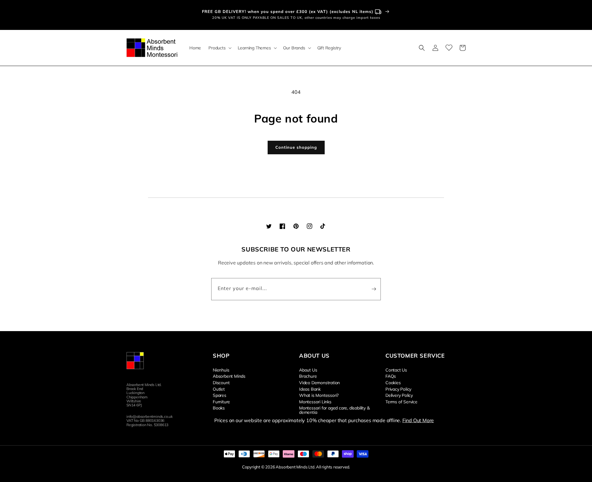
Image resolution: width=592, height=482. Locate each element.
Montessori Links (315, 401)
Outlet (219, 388)
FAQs (390, 375)
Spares (219, 395)
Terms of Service (401, 401)
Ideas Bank (310, 388)
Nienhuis (221, 370)
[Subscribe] (373, 289)
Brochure (308, 375)
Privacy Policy (398, 388)
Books (219, 407)
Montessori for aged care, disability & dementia (334, 409)
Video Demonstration (319, 382)
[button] (219, 47)
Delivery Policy (399, 395)
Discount (221, 382)
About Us (308, 370)
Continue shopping (296, 147)
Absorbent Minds (229, 375)
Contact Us (396, 370)
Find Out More (418, 420)
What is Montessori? (319, 395)
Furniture (221, 401)
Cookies (393, 382)
